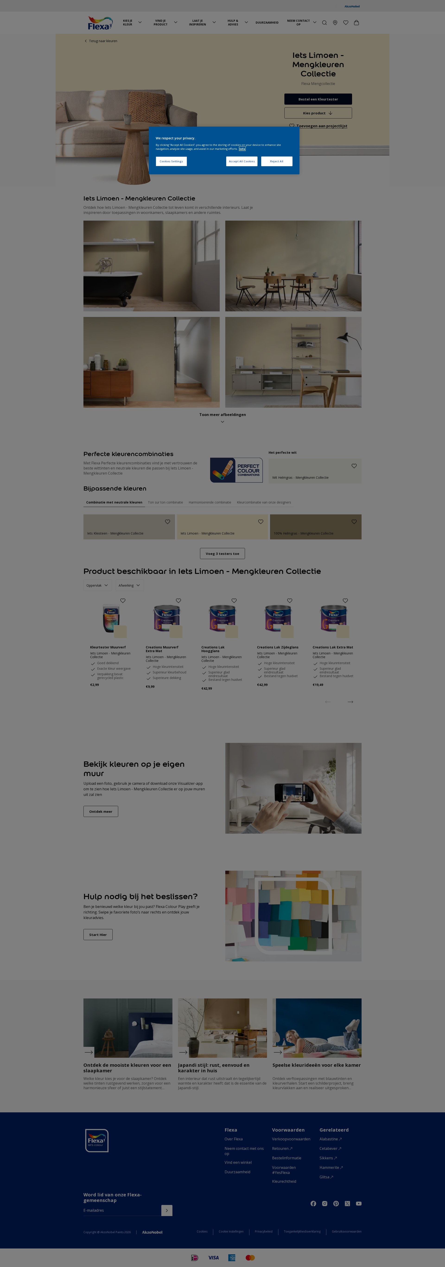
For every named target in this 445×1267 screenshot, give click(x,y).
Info (242, 148)
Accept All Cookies (242, 161)
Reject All (276, 161)
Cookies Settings (171, 161)
